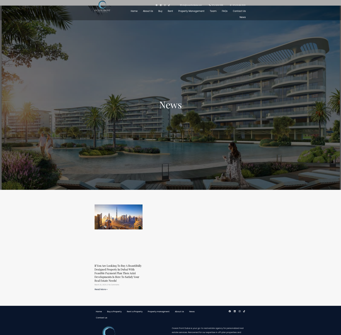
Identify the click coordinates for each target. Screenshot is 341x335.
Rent (170, 11)
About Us (148, 11)
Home (134, 11)
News (243, 17)
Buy (160, 11)
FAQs (225, 11)
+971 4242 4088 (217, 5)
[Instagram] (165, 5)
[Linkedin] (161, 5)
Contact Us (239, 11)
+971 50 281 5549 (238, 5)
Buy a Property (114, 311)
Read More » (101, 289)
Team (213, 11)
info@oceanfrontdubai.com (192, 5)
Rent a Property (135, 311)
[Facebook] (156, 5)
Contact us (101, 317)
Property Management (191, 11)
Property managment (159, 311)
